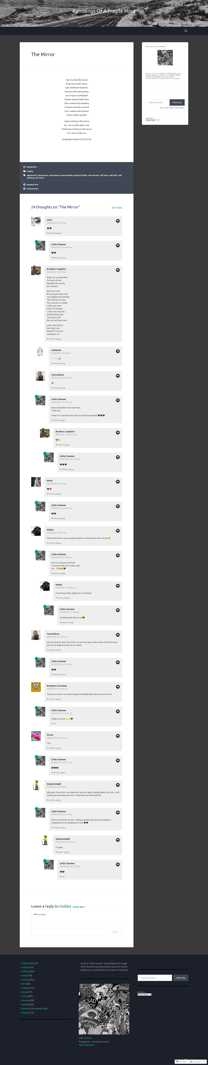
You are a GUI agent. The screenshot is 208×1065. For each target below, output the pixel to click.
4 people (58, 233)
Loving (24, 996)
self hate (113, 175)
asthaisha (56, 350)
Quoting (25, 1000)
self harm (104, 175)
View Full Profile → (87, 1045)
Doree (50, 735)
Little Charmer (58, 244)
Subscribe (177, 102)
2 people (62, 388)
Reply (118, 221)
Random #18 (32, 185)
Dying (24, 975)
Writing (24, 1012)
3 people (58, 339)
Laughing (25, 988)
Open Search (185, 31)
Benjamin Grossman (57, 686)
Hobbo (50, 529)
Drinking (25, 971)
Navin (50, 480)
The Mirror (43, 54)
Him (23, 984)
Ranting (24, 1004)
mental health (66, 175)
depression (43, 175)
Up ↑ (186, 1059)
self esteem (93, 175)
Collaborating (27, 963)
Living (24, 992)
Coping (30, 171)
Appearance (32, 175)
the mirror (39, 178)
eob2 (49, 220)
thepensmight (54, 784)
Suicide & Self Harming (31, 1008)
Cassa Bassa (57, 374)
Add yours (117, 208)
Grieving (25, 980)
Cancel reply (79, 907)
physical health (80, 175)
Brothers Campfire (56, 269)
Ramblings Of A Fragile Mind (104, 11)
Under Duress (33, 189)
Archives (149, 118)
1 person (62, 257)
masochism (54, 175)
